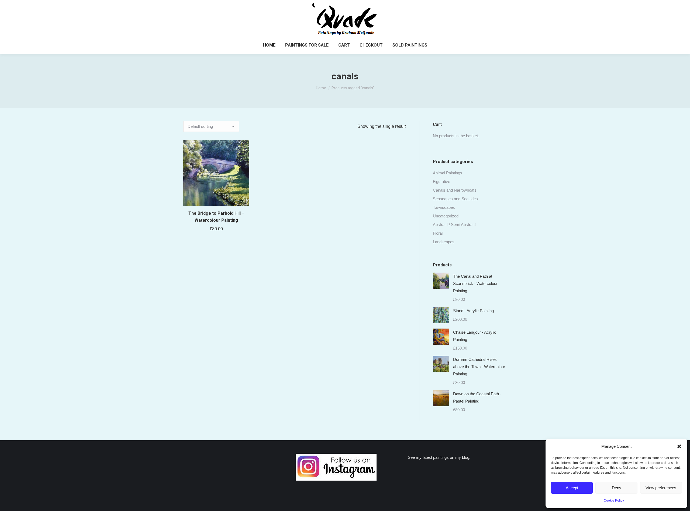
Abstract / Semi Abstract (454, 224)
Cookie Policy (614, 500)
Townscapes (444, 207)
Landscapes (443, 241)
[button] (679, 446)
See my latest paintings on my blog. (439, 457)
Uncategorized (445, 216)
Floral (438, 233)
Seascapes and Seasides (455, 198)
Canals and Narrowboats (455, 190)
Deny (616, 487)
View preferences (661, 487)
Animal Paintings (447, 173)
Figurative (441, 181)
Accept (572, 487)
